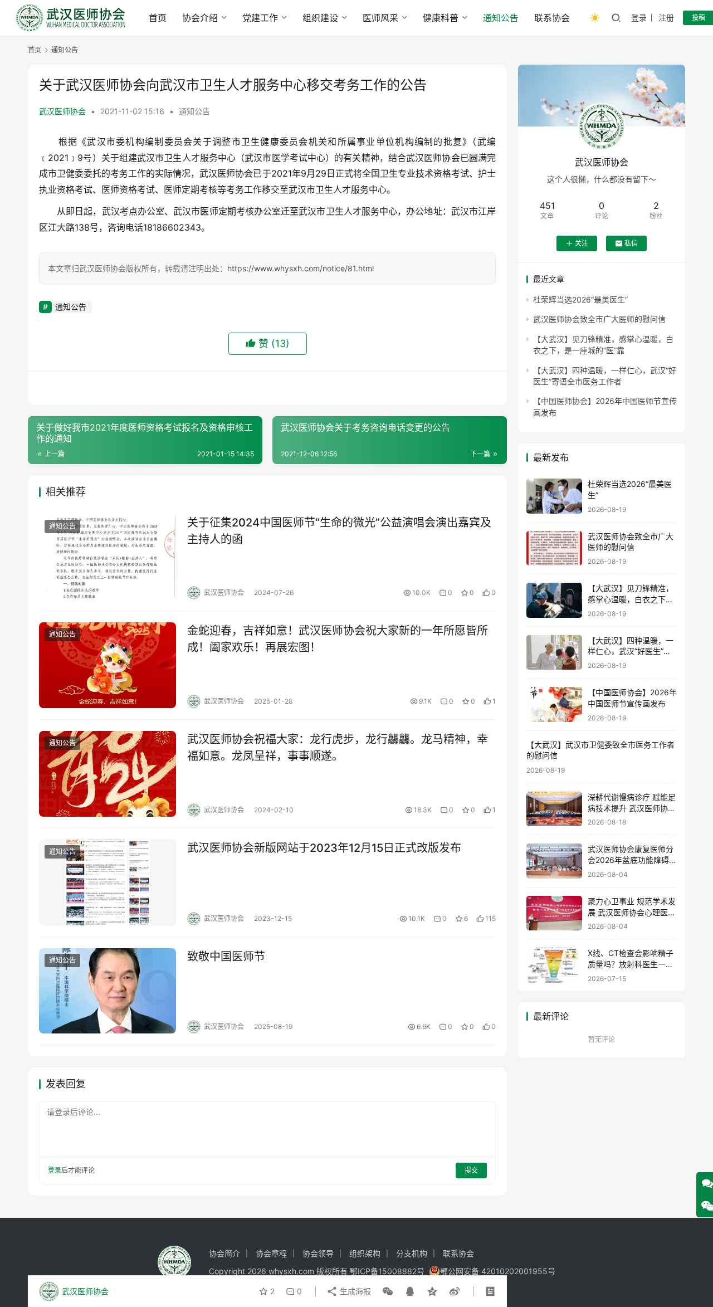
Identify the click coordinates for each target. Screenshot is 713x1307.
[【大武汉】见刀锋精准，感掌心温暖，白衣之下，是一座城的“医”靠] (554, 600)
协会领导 (318, 1253)
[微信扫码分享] (388, 1291)
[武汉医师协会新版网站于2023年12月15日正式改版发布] (107, 882)
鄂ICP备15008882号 (387, 1271)
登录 (639, 17)
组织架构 (364, 1253)
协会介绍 (200, 17)
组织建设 (320, 17)
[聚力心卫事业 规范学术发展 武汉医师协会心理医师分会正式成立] (554, 913)
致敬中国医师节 (226, 956)
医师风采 (380, 17)
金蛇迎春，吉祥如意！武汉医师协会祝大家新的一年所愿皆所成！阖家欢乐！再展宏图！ (337, 638)
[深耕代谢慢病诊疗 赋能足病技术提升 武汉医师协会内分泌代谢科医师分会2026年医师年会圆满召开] (554, 809)
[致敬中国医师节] (107, 991)
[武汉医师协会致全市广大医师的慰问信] (554, 548)
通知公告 (501, 17)
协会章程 (271, 1253)
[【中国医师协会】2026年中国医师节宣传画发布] (554, 704)
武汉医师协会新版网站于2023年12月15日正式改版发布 (324, 848)
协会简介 (224, 1253)
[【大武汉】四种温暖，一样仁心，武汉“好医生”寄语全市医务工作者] (554, 652)
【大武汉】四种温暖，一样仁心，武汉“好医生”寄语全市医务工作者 (630, 651)
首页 (158, 17)
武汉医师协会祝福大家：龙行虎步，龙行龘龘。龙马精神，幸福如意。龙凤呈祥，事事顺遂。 (337, 747)
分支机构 (411, 1253)
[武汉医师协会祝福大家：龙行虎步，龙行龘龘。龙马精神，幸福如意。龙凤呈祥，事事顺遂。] (107, 774)
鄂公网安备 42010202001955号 (497, 1271)
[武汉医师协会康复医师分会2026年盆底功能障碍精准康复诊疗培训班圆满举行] (554, 861)
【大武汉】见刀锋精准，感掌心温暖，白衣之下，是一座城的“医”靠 (630, 599)
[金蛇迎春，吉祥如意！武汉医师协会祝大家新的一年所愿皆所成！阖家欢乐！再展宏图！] (107, 665)
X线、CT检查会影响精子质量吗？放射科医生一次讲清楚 (630, 963)
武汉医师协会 (62, 111)
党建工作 (260, 17)
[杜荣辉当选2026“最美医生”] (554, 496)
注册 (666, 17)
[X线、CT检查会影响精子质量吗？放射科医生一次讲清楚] (554, 965)
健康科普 (440, 17)
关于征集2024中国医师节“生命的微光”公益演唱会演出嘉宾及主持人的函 (339, 530)
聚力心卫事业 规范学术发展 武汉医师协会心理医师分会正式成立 (632, 912)
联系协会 (552, 17)
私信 (631, 243)
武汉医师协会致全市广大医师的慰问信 (599, 319)
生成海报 (354, 1291)
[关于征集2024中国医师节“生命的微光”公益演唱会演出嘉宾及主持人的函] (107, 557)
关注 (581, 243)
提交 (471, 1170)
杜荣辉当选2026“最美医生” (580, 299)
